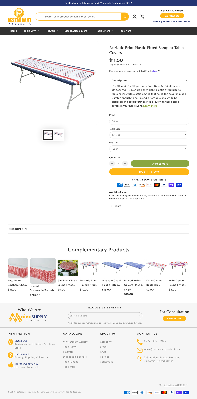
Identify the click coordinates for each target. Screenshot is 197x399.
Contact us (174, 318)
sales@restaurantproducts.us (162, 349)
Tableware (69, 366)
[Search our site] (125, 16)
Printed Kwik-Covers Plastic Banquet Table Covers (133, 283)
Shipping (113, 64)
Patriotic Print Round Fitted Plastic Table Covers (88, 283)
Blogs (103, 346)
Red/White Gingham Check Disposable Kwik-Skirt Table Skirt (18, 283)
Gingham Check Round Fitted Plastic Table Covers (67, 283)
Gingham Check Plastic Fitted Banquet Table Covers (111, 283)
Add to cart (160, 164)
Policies (104, 356)
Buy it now (149, 172)
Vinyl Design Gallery (75, 341)
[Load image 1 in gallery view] (48, 135)
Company (106, 341)
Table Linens (70, 361)
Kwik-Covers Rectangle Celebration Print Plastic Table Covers (154, 283)
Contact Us (172, 15)
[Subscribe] (140, 315)
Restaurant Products (26, 392)
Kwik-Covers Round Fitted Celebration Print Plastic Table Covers (177, 283)
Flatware (68, 351)
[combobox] (82, 16)
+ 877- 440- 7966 (155, 340)
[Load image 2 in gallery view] (58, 135)
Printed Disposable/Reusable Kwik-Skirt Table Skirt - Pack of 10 (43, 288)
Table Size (115, 128)
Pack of (113, 142)
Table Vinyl (70, 346)
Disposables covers (75, 356)
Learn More (150, 105)
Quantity (114, 157)
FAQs (103, 351)
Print (112, 115)
